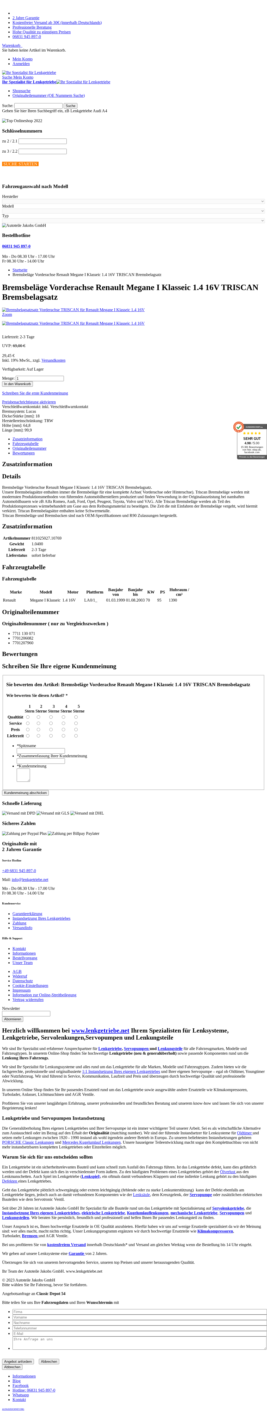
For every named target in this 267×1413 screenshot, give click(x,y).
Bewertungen (24, 453)
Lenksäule (141, 1194)
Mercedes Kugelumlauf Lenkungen (91, 1142)
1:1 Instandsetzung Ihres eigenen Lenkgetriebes (121, 1071)
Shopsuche (22, 91)
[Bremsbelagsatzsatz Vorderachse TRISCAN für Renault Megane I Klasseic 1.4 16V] (73, 323)
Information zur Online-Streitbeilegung (44, 995)
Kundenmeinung (31, 766)
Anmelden (21, 63)
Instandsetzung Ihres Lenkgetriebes (41, 918)
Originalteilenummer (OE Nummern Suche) (49, 95)
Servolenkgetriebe (228, 1208)
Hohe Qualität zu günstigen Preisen (42, 32)
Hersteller (10, 196)
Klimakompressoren (215, 1231)
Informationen (24, 953)
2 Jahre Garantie (26, 18)
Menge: (8, 378)
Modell (8, 206)
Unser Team (23, 962)
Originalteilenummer (29, 448)
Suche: (7, 105)
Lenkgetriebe (110, 1048)
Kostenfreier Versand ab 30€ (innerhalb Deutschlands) (57, 22)
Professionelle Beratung (32, 27)
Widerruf (20, 976)
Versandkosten (53, 360)
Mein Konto (23, 59)
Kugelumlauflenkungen (147, 1213)
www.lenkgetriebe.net (100, 1030)
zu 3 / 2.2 (9, 151)
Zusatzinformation (28, 439)
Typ (5, 216)
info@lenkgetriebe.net (30, 879)
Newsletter (11, 1008)
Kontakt (19, 948)
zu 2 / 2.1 (9, 141)
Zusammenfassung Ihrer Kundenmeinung (52, 756)
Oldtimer (245, 1133)
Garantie (77, 1253)
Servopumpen (137, 1048)
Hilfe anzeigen (14, 176)
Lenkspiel (90, 1176)
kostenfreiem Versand (66, 1244)
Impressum (22, 990)
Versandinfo (22, 928)
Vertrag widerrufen (28, 999)
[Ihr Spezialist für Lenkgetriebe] (29, 72)
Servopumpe (201, 1194)
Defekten (10, 1181)
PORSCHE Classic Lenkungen (28, 1142)
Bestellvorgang (25, 958)
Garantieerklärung (27, 913)
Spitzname (26, 745)
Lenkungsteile (170, 1048)
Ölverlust (228, 1172)
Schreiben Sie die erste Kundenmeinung (35, 393)
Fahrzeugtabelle (26, 443)
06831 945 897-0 (27, 36)
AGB (17, 971)
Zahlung (19, 923)
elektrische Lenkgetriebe (103, 1213)
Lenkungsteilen (15, 1217)
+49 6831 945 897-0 (19, 870)
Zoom (7, 314)
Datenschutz (23, 981)
